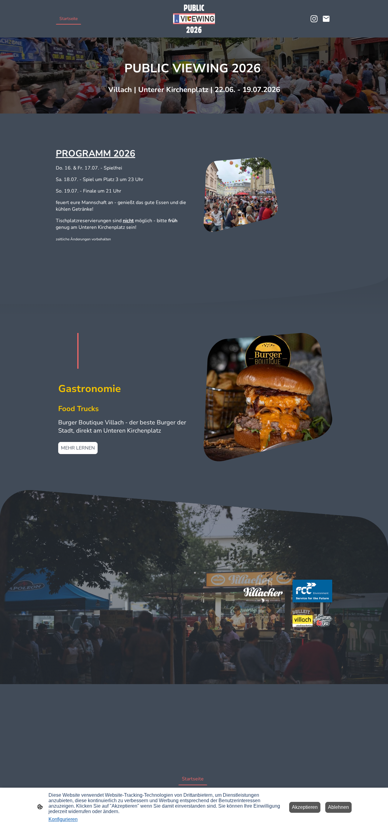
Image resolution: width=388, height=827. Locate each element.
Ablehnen (338, 807)
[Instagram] (314, 18)
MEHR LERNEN (78, 448)
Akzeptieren (305, 807)
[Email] (326, 18)
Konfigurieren (63, 819)
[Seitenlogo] (194, 19)
